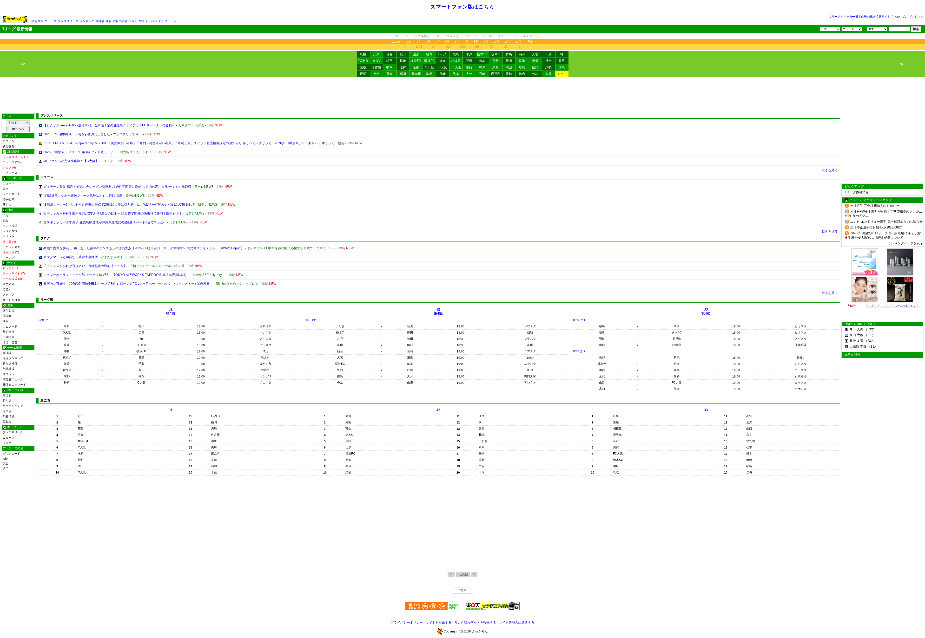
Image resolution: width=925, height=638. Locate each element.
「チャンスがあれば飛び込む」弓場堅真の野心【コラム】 (84, 266)
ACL (501, 36)
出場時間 (8, 337)
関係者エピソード (14, 384)
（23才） (870, 341)
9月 (486, 41)
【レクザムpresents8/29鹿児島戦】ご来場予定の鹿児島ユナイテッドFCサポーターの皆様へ (109, 125)
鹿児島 (496, 74)
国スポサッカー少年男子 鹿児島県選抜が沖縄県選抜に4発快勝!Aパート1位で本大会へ (104, 222)
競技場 (7, 353)
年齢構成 (8, 369)
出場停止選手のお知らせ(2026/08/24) (877, 227)
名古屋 (376, 67)
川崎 (403, 61)
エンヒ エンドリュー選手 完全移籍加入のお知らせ (886, 221)
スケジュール (167, 21)
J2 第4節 (438, 311)
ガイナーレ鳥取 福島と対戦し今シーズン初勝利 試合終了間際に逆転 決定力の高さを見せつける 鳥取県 (117, 187)
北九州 (416, 74)
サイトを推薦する (438, 622)
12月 (518, 41)
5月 (447, 41)
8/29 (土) (44, 320)
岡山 (509, 67)
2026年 (396, 41)
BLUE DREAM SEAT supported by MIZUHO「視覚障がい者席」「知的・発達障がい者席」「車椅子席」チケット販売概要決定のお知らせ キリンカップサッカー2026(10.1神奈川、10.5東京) (179, 143)
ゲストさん (916, 16)
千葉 (548, 54)
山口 (535, 67)
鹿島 (456, 54)
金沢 (535, 61)
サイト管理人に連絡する (516, 622)
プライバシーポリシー (407, 622)
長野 (495, 61)
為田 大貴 (856, 329)
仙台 (389, 54)
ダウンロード (11, 453)
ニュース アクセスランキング (870, 200)
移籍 (109, 21)
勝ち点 (7, 400)
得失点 (7, 411)
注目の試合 (120, 21)
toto (141, 21)
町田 (389, 61)
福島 (429, 54)
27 (506, 47)
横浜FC (429, 61)
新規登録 (8, 146)
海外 (548, 74)
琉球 (509, 74)
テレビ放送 (10, 226)
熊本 (456, 74)
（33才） (870, 329)
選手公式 (8, 199)
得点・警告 (10, 342)
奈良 (469, 67)
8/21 (419, 47)
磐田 (562, 61)
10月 (496, 41)
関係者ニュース (13, 379)
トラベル (151, 21)
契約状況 (8, 331)
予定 (530, 41)
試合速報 (37, 21)
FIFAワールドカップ (524, 36)
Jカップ (470, 36)
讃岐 (548, 67)
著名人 (7, 204)
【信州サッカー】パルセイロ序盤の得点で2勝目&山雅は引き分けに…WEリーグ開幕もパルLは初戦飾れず (119, 204)
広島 (522, 67)
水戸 (469, 54)
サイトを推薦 (11, 300)
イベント (8, 236)
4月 (438, 41)
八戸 (376, 54)
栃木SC (482, 54)
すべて (562, 74)
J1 (388, 36)
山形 (416, 54)
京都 (416, 67)
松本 (482, 61)
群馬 (509, 54)
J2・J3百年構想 (447, 36)
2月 (419, 41)
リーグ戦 (46, 299)
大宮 (535, 54)
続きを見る (830, 170)
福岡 (403, 74)
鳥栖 (429, 74)
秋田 (403, 54)
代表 (535, 74)
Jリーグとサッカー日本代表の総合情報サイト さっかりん (868, 16)
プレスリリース (68, 21)
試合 (5, 188)
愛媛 (363, 74)
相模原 (456, 61)
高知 (389, 74)
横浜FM (416, 61)
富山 (522, 61)
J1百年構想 (422, 36)
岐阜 (389, 67)
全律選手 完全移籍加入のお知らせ (874, 206)
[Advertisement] (462, 95)
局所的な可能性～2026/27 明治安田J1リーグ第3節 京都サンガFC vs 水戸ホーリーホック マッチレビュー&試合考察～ (128, 284)
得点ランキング (13, 358)
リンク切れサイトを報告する (475, 622)
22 (434, 47)
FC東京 (363, 61)
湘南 (442, 61)
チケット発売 (11, 247)
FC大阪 (455, 67)
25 (477, 47)
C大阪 (442, 67)
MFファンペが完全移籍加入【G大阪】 (71, 161)
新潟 (509, 61)
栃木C (495, 54)
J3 (406, 36)
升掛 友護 (856, 341)
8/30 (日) (579, 351)
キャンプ (8, 257)
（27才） (870, 335)
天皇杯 (487, 36)
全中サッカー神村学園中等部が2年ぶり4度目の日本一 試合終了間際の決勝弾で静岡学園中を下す (112, 213)
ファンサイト (11, 194)
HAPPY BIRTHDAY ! (860, 324)
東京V (376, 61)
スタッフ (8, 374)
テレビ (133, 21)
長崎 (442, 74)
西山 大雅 (856, 335)
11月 (507, 41)
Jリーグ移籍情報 (857, 192)
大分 (469, 74)
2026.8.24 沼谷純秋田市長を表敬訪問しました (76, 134)
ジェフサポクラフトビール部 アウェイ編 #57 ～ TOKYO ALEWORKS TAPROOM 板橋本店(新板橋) (114, 275)
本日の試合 (852, 355)
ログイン (8, 141)
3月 (428, 41)
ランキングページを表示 (905, 243)
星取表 (7, 421)
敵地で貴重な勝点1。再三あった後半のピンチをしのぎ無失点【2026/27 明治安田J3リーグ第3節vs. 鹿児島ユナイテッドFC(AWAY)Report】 (143, 248)
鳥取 (495, 67)
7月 (466, 41)
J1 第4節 (170, 311)
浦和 (522, 54)
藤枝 (363, 67)
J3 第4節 (706, 311)
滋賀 (403, 67)
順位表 (7, 395)
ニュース (50, 21)
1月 (409, 41)
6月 (457, 41)
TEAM (463, 574)
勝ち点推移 (10, 363)
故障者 (100, 21)
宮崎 (482, 74)
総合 (522, 74)
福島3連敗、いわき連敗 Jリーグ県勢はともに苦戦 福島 (82, 195)
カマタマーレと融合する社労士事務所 (70, 257)
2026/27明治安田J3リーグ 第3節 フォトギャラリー (80, 152)
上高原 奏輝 (857, 346)
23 (448, 47)
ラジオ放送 (10, 231)
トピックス (10, 173)
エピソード (10, 326)
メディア (8, 294)
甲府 (469, 61)
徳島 (562, 67)
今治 (376, 74)
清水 (548, 61)
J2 (397, 36)
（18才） (873, 346)
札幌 (363, 54)
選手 (5, 468)
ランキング (86, 21)
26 (491, 47)
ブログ (7, 443)
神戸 (482, 67)
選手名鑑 (8, 310)
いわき (443, 54)
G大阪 (429, 67)
